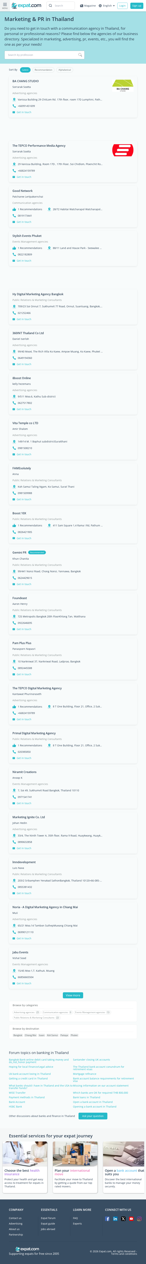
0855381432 (25, 887)
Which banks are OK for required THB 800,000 (100, 1093)
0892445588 (25, 668)
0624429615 (25, 578)
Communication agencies (27, 203)
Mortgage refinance (84, 1074)
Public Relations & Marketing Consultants (37, 300)
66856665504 (25, 977)
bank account (127, 1170)
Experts (77, 1223)
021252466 (24, 313)
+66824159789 (26, 170)
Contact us (15, 1218)
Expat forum (48, 1218)
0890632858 (25, 842)
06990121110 (25, 932)
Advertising (15, 1223)
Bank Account (17, 1102)
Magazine (90, 5)
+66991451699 (26, 106)
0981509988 (25, 493)
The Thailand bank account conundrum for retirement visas (98, 1068)
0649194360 (25, 358)
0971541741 (25, 797)
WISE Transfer (17, 1093)
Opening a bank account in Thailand (94, 1106)
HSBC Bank (15, 1106)
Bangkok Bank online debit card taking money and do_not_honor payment (39, 1060)
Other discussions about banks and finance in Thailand (42, 1116)
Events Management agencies (30, 241)
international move (72, 1172)
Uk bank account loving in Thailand (30, 1074)
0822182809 (25, 254)
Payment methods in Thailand (27, 1097)
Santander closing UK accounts (91, 1059)
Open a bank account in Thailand (93, 1102)
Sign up (136, 5)
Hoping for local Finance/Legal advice (31, 1067)
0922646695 (25, 623)
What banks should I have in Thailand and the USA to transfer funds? (40, 1086)
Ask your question (93, 1116)
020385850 (24, 752)
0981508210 (25, 448)
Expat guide (48, 1223)
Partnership (16, 1234)
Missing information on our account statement (101, 1085)
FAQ (75, 1218)
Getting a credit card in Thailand (28, 1078)
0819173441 (25, 215)
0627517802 (25, 403)
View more (73, 995)
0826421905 (25, 532)
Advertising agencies (24, 93)
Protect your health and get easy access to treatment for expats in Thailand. (24, 1183)
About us (14, 1229)
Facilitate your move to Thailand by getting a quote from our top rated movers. (74, 1183)
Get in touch (24, 112)
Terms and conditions (124, 1254)
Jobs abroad (48, 1229)
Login (122, 5)
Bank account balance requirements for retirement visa (103, 1079)
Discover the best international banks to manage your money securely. (123, 1183)
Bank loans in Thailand (86, 1097)
